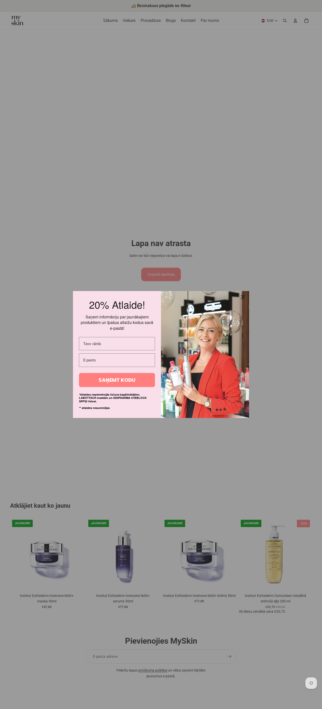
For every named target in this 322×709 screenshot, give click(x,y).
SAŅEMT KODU (117, 380)
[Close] (243, 297)
